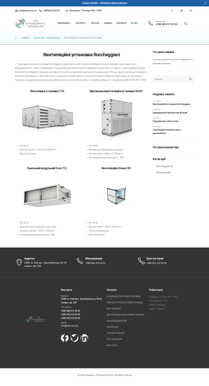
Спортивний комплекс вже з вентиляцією (167, 131)
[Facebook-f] (65, 338)
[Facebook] (172, 10)
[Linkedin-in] (84, 338)
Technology (161, 172)
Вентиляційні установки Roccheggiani (171, 104)
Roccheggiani (163, 166)
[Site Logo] (30, 23)
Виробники (63, 23)
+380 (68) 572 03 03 (70, 311)
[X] (181, 10)
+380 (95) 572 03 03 (70, 318)
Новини (108, 23)
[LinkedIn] (191, 10)
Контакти (121, 23)
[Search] (190, 79)
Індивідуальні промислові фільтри (170, 112)
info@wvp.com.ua (69, 326)
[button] (186, 24)
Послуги (80, 23)
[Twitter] (74, 338)
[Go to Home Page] (16, 38)
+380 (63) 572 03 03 (70, 314)
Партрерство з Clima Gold (165, 121)
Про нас (95, 23)
